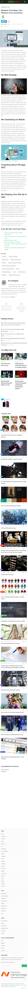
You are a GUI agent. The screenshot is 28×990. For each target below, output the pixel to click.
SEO (18, 268)
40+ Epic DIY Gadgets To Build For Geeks (11, 459)
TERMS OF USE (12, 986)
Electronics (4, 851)
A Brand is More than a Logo (5, 364)
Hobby (3, 871)
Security (3, 911)
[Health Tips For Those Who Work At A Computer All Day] (21, 356)
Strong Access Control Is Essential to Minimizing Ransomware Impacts (20, 384)
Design (3, 843)
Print (2, 878)
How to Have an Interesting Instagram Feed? (12, 712)
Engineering (4, 928)
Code (2, 923)
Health (3, 866)
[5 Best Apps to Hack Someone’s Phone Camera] (14, 610)
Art (2, 940)
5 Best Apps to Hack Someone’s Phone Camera (13, 621)
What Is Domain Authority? (11, 240)
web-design (22, 272)
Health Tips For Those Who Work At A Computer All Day (21, 365)
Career (3, 838)
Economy (3, 848)
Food (2, 858)
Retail (2, 881)
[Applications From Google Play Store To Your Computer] (14, 745)
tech (15, 272)
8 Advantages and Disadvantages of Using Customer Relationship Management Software (12, 666)
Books (3, 943)
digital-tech (5, 259)
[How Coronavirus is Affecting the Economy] (14, 723)
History (3, 868)
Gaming (3, 861)
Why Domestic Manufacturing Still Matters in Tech (6, 383)
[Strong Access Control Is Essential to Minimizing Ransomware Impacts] (21, 374)
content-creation (13, 256)
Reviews (3, 908)
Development (5, 896)
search (4, 262)
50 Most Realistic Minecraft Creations (10, 690)
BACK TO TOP (24, 988)
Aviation (3, 836)
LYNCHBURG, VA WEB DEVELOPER (17, 983)
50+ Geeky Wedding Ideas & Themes (10, 643)
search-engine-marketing (15, 262)
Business (3, 7)
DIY (2, 846)
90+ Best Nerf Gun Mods (7, 574)
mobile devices (7, 129)
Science (3, 930)
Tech (8, 7)
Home (2, 903)
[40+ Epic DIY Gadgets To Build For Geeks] (14, 448)
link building (13, 175)
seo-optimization (7, 272)
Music (2, 948)
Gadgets (3, 898)
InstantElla (3, 771)
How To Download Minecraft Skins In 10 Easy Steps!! (12, 597)
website (11, 110)
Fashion (3, 856)
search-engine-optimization (9, 265)
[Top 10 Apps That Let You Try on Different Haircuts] (14, 424)
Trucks (3, 886)
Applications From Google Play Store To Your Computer (12, 757)
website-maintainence (15, 275)
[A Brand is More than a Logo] (7, 356)
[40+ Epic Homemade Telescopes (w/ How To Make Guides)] (14, 470)
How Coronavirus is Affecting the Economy (12, 734)
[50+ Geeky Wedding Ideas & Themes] (14, 632)
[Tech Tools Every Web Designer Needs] (14, 494)
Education (4, 926)
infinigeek (4, 24)
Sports (3, 950)
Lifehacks (4, 873)
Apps (2, 833)
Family (3, 853)
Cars (2, 841)
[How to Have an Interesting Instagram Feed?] (14, 701)
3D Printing (4, 920)
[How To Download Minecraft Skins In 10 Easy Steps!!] (14, 585)
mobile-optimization (16, 259)
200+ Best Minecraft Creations (8, 528)
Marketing (4, 906)
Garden (3, 863)
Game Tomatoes (5, 769)
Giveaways (4, 901)
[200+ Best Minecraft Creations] (14, 517)
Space (2, 933)
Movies (3, 945)
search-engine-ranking (8, 268)
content (10, 207)
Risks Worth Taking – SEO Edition (12, 242)
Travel (3, 883)
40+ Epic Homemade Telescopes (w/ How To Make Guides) (13, 482)
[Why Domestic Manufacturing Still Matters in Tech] (7, 374)
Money (3, 876)
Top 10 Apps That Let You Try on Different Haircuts (11, 436)
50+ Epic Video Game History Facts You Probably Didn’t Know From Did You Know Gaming (13, 551)
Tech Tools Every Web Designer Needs (11, 505)
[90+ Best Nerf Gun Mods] (14, 563)
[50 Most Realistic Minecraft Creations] (14, 678)
